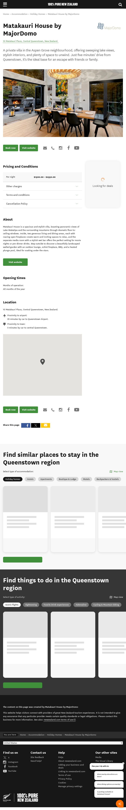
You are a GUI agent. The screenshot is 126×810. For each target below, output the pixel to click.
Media (98, 757)
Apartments (46, 479)
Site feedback (37, 757)
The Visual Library (104, 761)
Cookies (62, 782)
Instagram (13, 762)
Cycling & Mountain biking (106, 604)
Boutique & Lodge (67, 479)
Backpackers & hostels (108, 479)
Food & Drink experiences (56, 604)
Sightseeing (31, 604)
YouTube (12, 771)
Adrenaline (81, 604)
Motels (86, 479)
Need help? (36, 761)
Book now (11, 147)
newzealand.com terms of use (60, 719)
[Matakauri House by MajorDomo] (109, 26)
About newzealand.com (69, 761)
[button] (5, 4)
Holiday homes (12, 479)
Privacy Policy (65, 779)
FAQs (60, 757)
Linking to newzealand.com (71, 771)
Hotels (30, 479)
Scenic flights (11, 604)
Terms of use (64, 775)
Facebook (13, 766)
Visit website (28, 147)
